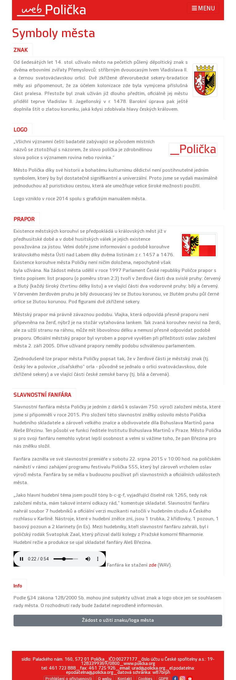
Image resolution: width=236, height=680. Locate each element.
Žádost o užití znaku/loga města (118, 620)
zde (152, 565)
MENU (206, 8)
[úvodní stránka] (51, 10)
